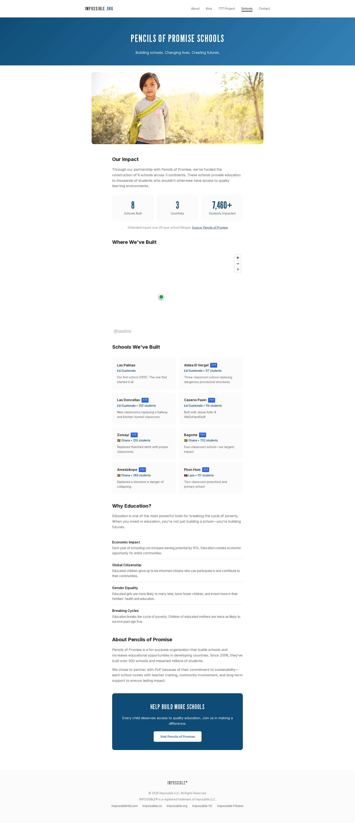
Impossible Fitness (230, 806)
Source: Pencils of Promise (210, 227)
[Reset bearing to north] (238, 270)
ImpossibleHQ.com (125, 806)
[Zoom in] (238, 258)
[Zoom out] (238, 264)
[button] (161, 296)
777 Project (226, 8)
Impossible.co (152, 806)
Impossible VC (202, 806)
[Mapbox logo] (122, 331)
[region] (177, 294)
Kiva (209, 8)
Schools (246, 8)
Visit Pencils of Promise (177, 736)
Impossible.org (177, 806)
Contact (264, 8)
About (195, 8)
